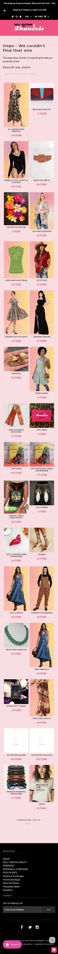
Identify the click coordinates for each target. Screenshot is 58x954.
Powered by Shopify (44, 944)
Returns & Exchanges (13, 876)
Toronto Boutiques (11, 879)
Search (6, 858)
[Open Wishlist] (54, 950)
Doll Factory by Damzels (33, 940)
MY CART (42, 16)
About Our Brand (11, 883)
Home (21, 39)
